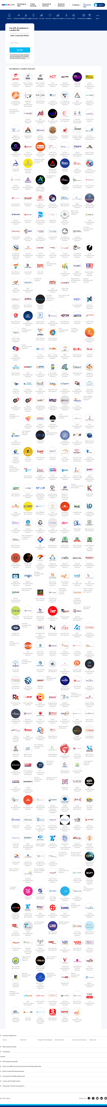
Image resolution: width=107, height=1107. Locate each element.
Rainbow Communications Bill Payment (76, 694)
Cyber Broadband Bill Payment (89, 255)
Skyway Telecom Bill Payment (89, 827)
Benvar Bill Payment (28, 221)
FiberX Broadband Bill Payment (26, 330)
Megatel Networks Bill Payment (77, 565)
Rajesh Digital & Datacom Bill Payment (89, 704)
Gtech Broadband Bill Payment (15, 407)
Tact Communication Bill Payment (88, 888)
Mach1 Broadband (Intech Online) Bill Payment (14, 468)
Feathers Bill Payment (90, 322)
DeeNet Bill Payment (37, 279)
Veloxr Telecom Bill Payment (51, 957)
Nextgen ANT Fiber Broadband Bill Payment (40, 636)
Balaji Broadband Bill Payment (77, 205)
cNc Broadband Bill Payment (77, 1019)
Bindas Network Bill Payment (65, 222)
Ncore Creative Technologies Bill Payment (88, 590)
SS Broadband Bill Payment (65, 771)
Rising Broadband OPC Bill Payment (15, 738)
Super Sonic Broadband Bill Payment (52, 880)
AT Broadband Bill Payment (65, 120)
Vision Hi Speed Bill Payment (16, 984)
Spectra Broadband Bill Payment (15, 772)
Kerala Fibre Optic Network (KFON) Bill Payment (40, 496)
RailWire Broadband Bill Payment (65, 704)
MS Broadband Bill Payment (40, 547)
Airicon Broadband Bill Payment (15, 154)
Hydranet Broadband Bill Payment (52, 426)
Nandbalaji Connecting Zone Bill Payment (62, 591)
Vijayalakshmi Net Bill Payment (77, 968)
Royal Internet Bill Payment (63, 727)
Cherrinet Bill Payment (15, 238)
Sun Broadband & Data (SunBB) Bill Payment (39, 870)
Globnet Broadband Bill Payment (65, 391)
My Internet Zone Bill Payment (65, 583)
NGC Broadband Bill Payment (89, 583)
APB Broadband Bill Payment (52, 121)
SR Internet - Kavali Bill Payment (50, 762)
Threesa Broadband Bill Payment (52, 915)
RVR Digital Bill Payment (28, 704)
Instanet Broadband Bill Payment (89, 459)
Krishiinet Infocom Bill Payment (65, 514)
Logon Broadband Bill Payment (40, 530)
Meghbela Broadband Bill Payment (89, 565)
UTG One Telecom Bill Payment (77, 933)
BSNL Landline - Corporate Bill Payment (40, 84)
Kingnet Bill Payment (89, 495)
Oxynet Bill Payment (15, 670)
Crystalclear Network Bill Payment (77, 255)
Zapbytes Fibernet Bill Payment (16, 1019)
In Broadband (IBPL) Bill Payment (26, 432)
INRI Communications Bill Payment (51, 432)
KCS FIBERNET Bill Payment (40, 513)
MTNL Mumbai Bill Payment (77, 546)
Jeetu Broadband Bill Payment (65, 477)
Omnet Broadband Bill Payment (14, 643)
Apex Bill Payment (65, 170)
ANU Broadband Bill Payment (40, 121)
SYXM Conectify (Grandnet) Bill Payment (28, 790)
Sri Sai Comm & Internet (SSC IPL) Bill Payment (76, 854)
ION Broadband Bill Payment (77, 442)
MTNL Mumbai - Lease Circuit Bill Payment (89, 548)
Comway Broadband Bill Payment (28, 255)
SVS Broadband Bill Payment (15, 789)
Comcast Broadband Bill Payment (88, 228)
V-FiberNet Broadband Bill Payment (65, 968)
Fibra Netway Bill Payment (40, 339)
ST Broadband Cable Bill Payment (88, 762)
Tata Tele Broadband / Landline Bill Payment (16, 916)
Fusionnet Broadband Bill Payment (89, 339)
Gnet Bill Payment (89, 355)
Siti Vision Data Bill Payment (89, 807)
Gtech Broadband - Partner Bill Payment (28, 408)
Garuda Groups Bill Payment (15, 391)
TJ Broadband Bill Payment (40, 898)
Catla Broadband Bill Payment (89, 222)
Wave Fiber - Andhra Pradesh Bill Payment (40, 985)
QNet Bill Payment (40, 687)
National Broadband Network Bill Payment (77, 601)
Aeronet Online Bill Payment (40, 137)
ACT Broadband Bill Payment (52, 84)
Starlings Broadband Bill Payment (28, 880)
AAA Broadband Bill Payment (77, 102)
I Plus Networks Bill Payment (89, 426)
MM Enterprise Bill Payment (89, 529)
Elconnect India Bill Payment (40, 306)
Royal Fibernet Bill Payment (52, 737)
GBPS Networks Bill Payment (65, 356)
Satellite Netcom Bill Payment (51, 778)
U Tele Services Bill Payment (39, 922)
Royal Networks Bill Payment (77, 737)
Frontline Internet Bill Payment (74, 330)
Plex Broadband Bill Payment (89, 671)
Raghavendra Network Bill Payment (52, 704)
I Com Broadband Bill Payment (63, 416)
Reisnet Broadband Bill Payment (65, 721)
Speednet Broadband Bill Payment (77, 845)
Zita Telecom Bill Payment (52, 1019)
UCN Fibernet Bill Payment (52, 932)
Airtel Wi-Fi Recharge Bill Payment (52, 154)
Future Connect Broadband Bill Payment (15, 357)
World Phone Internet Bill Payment (52, 1003)
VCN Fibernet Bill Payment (77, 949)
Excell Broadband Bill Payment (28, 323)
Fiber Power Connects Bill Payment (15, 339)
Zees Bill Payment (28, 1019)
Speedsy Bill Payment (16, 863)
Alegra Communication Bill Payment (77, 154)
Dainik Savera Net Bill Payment (89, 273)
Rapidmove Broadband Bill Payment (15, 721)
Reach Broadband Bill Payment (52, 721)
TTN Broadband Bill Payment (65, 898)
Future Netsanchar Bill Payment (27, 346)
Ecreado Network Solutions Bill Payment (50, 297)
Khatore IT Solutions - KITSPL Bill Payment (64, 496)
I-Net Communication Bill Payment (16, 442)
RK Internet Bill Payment (15, 704)
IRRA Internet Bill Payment (89, 442)
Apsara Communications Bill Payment (90, 170)
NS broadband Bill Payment (40, 599)
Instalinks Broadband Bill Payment (65, 442)
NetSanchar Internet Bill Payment (40, 618)
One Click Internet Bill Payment (40, 653)
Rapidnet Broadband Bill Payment (28, 721)
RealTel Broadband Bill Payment (89, 688)
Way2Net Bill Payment (65, 984)
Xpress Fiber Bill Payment (77, 1002)
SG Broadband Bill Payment (52, 755)
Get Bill (20, 50)
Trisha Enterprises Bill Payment (16, 933)
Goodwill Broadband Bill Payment (77, 391)
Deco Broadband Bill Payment (28, 290)
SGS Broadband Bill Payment (89, 789)
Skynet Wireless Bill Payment (77, 827)
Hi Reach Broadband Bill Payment (65, 407)
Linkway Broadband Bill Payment (28, 530)
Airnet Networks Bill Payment (28, 154)
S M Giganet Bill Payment (89, 737)
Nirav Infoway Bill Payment (52, 634)
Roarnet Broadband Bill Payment (40, 737)
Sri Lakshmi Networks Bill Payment (63, 854)
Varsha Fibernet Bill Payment (89, 950)
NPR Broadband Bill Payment (27, 589)
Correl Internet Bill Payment (52, 255)
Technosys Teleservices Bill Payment (28, 915)
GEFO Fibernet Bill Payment (77, 355)
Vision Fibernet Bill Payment (89, 968)
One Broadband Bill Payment (28, 653)
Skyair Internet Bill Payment (28, 827)
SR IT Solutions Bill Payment (40, 772)
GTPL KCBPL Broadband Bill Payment (52, 374)
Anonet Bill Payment (15, 170)
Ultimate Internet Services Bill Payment (28, 951)
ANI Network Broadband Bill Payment (14, 111)
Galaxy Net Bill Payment (77, 374)
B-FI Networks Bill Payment (77, 186)
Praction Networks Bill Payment (28, 688)
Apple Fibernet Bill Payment (77, 170)
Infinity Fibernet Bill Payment (65, 459)
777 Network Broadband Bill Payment (65, 102)
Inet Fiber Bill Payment (40, 458)
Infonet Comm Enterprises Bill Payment (77, 459)
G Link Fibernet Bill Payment (40, 356)
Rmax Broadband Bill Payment (28, 737)
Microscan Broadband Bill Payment (15, 102)
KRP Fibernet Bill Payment (15, 495)
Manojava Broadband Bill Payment (15, 565)
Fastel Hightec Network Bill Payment (88, 397)
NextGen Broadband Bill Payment (26, 625)
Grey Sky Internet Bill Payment (89, 391)
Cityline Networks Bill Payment (28, 238)
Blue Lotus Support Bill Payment (74, 212)
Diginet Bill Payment (65, 289)
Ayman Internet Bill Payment (65, 187)
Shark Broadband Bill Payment (15, 807)
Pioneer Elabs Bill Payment (77, 670)
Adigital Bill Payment (28, 136)
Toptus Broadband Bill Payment (75, 905)
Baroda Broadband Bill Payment (15, 222)
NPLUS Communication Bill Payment (16, 600)
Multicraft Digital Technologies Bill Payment (28, 103)
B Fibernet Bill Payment (89, 186)
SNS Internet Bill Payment (89, 755)
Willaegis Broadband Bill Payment (14, 993)
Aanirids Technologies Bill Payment (77, 121)
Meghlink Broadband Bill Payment (15, 583)
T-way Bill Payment (13, 888)
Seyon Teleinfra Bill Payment (77, 789)
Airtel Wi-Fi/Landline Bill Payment (15, 84)
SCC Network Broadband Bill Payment (39, 746)
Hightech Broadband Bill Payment (14, 416)
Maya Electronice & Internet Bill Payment (40, 566)
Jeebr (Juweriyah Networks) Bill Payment (89, 478)
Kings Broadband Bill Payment (15, 514)
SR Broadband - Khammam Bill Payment (28, 772)
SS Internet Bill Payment (77, 771)
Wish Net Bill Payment (40, 1002)
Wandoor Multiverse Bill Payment (26, 974)
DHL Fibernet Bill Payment (15, 272)
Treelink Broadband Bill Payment (89, 915)
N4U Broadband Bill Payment (77, 583)
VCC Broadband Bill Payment (65, 950)
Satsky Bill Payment (65, 788)
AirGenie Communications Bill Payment (90, 137)
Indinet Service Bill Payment (27, 459)
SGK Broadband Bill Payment (65, 756)
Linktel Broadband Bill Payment (15, 530)
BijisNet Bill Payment (52, 221)
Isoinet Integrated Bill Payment (52, 477)
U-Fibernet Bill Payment (15, 949)
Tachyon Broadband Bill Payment (77, 898)
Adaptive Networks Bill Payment (15, 137)
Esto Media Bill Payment (77, 306)
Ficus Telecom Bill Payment (52, 339)
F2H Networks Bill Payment (64, 322)
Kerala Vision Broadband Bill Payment (52, 495)
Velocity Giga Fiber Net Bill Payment (40, 968)
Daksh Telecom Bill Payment (16, 290)
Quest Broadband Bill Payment (51, 678)
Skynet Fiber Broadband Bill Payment (52, 827)
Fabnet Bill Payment (77, 322)
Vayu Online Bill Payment (16, 967)
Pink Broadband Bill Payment (65, 671)
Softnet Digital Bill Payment (40, 845)
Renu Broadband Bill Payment (77, 721)
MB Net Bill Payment (77, 529)
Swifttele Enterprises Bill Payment (63, 870)
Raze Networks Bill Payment (40, 721)
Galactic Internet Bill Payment (65, 374)
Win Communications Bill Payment (28, 1003)
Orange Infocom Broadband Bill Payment (89, 654)
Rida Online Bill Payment (90, 720)
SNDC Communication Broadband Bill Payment (28, 846)
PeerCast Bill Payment (40, 670)
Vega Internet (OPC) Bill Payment (26, 958)
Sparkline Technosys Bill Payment (52, 845)
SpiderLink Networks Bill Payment (28, 863)
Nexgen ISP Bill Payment (16, 634)
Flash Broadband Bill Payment (63, 330)
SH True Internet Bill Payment (77, 756)
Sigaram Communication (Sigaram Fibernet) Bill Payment (53, 809)
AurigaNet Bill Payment (50, 176)
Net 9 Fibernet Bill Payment (28, 617)
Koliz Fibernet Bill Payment (28, 513)
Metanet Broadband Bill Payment (39, 573)
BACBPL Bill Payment (28, 205)
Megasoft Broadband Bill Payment (52, 565)
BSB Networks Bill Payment (64, 205)
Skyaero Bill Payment (15, 826)
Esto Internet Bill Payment (64, 296)
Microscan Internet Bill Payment (52, 583)
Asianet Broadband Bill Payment (28, 187)
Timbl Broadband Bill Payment (65, 915)
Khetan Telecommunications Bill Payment (77, 485)
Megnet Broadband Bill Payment (28, 583)
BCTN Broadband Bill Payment (40, 205)
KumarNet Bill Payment (77, 513)
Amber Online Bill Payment (89, 153)
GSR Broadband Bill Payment (28, 374)
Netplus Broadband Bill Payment (52, 618)
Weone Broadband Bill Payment (89, 984)
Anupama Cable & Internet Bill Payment (39, 160)
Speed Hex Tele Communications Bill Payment (65, 846)
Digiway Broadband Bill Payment (88, 280)
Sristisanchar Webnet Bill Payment (89, 863)
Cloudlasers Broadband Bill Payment (65, 238)
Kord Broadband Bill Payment (52, 514)
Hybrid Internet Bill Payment (28, 426)
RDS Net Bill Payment (77, 687)
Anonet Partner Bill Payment (28, 121)
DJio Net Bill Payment (28, 272)
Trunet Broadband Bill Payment (28, 933)
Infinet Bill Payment (52, 458)
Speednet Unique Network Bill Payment (89, 846)
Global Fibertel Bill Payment (52, 390)
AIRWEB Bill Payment (64, 136)
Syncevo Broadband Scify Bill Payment (89, 881)
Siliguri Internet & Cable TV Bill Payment (65, 808)
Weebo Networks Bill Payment (75, 974)
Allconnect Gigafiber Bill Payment (89, 102)
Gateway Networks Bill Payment (28, 391)
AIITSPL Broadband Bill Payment (65, 154)
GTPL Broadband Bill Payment (40, 374)
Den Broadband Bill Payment (52, 290)
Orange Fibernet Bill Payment (77, 653)
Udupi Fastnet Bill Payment (89, 932)
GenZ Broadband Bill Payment (40, 391)
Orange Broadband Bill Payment (65, 653)
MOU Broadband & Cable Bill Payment (27, 537)
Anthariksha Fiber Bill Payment (28, 170)
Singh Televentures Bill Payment (77, 807)
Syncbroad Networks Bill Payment (77, 880)
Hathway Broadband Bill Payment (52, 407)
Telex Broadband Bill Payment (40, 915)
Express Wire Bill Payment (40, 322)
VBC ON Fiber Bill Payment (52, 949)
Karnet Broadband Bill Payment (28, 495)
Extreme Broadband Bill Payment (52, 323)
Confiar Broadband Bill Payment (40, 255)
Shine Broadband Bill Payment (28, 807)
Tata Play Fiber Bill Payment (77, 84)
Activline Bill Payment (89, 120)
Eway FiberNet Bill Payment (15, 322)
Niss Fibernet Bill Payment (65, 634)
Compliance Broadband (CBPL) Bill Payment (16, 256)
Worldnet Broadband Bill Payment (65, 1003)
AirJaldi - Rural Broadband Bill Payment (77, 137)
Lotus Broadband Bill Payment (52, 530)
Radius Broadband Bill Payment (40, 704)
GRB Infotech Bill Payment (15, 374)
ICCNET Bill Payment (40, 442)
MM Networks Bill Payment (15, 546)
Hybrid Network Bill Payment (40, 426)
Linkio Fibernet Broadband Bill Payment (89, 85)
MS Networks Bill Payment (52, 546)
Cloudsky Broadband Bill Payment (77, 238)
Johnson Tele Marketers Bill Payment (77, 477)
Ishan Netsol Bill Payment (28, 476)
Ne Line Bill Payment (15, 617)
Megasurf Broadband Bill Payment (65, 565)
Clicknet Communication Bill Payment (41, 238)
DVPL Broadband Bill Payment (51, 263)
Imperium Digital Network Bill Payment (16, 460)
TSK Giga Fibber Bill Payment (53, 898)
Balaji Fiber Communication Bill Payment (90, 205)
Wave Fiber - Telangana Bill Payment (51, 974)
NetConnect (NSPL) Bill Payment (53, 600)
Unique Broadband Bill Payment (40, 950)
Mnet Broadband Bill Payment (65, 530)
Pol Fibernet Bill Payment (16, 687)
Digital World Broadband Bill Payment (75, 280)
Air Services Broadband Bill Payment (52, 137)
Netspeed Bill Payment (65, 617)
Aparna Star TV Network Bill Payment (53, 170)
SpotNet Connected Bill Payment (52, 863)
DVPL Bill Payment (40, 272)
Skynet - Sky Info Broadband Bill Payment (40, 828)
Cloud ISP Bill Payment (52, 238)
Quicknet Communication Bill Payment (65, 688)
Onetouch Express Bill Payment (52, 653)
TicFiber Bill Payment (28, 898)
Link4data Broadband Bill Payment (89, 514)
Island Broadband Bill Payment (40, 477)
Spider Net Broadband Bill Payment (40, 863)
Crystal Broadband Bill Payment (65, 255)
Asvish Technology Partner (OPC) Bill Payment (40, 188)
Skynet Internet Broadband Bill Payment (65, 828)
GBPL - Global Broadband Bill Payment (52, 356)
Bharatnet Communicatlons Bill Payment (53, 205)
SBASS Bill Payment (15, 755)
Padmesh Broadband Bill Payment (26, 661)
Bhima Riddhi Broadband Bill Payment (40, 222)
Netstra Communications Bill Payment (77, 618)
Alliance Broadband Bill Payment (65, 84)
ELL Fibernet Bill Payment (28, 306)
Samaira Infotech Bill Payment (38, 779)
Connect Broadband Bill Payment (52, 102)
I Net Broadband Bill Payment (77, 426)
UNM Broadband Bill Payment (64, 922)
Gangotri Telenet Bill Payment (89, 374)
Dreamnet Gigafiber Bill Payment (16, 306)
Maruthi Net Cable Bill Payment (28, 565)
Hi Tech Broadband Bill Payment (77, 407)
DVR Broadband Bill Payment (65, 273)
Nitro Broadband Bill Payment (77, 635)
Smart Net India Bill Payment (15, 845)
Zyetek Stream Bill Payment (64, 1019)
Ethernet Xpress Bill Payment (89, 306)
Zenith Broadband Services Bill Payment (40, 1020)
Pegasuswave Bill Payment (52, 670)
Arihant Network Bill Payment (16, 187)
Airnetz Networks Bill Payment (40, 154)
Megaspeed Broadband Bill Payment (40, 407)
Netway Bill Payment (87, 607)
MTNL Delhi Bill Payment (65, 546)
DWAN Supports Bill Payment (77, 273)
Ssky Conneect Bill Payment (14, 869)
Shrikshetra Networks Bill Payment (40, 807)
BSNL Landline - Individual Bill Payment (28, 84)
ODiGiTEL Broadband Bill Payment (89, 635)
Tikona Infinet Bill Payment (40, 102)
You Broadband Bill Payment (89, 1003)
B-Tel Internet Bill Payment (15, 205)
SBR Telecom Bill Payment (28, 755)
